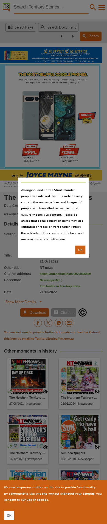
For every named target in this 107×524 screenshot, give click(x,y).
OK (80, 249)
